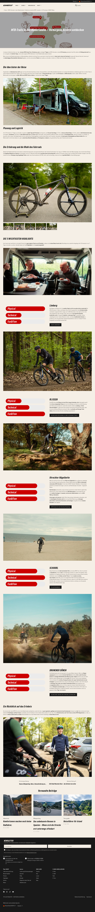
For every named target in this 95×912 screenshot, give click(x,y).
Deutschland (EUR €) (85, 1)
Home (5, 10)
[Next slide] (89, 192)
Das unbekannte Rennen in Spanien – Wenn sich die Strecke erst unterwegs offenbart (47, 825)
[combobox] (83, 5)
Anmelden (69, 846)
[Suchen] (76, 5)
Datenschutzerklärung (80, 896)
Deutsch (75, 1)
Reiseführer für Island (73, 821)
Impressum (89, 896)
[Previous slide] (5, 192)
